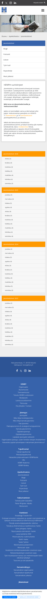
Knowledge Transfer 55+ (23, 516)
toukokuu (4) (9, 167)
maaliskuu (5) (9, 336)
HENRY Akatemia (23, 463)
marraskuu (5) (9, 307)
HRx (23, 460)
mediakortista (23, 127)
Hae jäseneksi (23, 423)
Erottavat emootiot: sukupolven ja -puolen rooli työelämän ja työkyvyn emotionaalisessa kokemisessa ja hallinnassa (23, 519)
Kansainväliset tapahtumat (23, 573)
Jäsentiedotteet (26, 36)
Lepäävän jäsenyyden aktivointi (23, 437)
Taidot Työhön (23, 542)
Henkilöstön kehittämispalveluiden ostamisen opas (23, 550)
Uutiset (5, 60)
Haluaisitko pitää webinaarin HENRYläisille (23, 457)
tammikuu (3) (9, 183)
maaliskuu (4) (9, 175)
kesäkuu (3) (8, 216)
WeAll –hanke (23, 539)
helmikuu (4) (8, 179)
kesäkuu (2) (8, 270)
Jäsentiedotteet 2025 (10, 190)
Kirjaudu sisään (38, 3)
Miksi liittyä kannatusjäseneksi (23, 421)
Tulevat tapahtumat (23, 452)
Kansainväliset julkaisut (23, 575)
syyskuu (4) (8, 207)
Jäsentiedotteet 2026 (10, 154)
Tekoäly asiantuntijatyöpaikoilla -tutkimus (23, 523)
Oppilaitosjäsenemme (23, 434)
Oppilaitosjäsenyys (23, 432)
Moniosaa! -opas (24, 547)
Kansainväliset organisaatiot (23, 570)
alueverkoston (11, 115)
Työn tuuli (6, 65)
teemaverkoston (26, 115)
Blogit (5, 49)
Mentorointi (23, 506)
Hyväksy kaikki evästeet (10, 597)
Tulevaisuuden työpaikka (23, 501)
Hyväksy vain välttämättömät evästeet (29, 597)
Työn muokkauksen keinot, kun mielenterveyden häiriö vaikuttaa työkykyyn (23, 557)
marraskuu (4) (9, 199)
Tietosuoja (23, 403)
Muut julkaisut (8, 76)
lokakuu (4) (8, 311)
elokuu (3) (8, 265)
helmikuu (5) (8, 286)
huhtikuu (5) (8, 171)
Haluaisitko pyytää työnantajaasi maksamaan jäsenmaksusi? (23, 442)
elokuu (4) (8, 211)
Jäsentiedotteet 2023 (10, 298)
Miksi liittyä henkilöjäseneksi (23, 418)
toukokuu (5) (9, 274)
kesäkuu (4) (8, 163)
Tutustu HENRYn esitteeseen (23, 395)
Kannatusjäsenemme (23, 429)
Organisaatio (23, 387)
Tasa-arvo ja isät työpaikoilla (23, 560)
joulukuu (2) (8, 303)
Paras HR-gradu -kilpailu (23, 503)
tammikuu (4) (9, 236)
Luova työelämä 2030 (23, 534)
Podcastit (6, 54)
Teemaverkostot (23, 392)
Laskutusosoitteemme (23, 400)
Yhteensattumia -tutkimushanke (23, 537)
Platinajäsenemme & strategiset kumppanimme (23, 426)
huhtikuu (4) (8, 278)
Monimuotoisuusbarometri (23, 545)
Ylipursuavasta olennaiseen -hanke (23, 531)
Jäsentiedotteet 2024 (10, 244)
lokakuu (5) (8, 203)
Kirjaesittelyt (7, 71)
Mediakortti (23, 398)
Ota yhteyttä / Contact (23, 406)
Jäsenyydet (23, 415)
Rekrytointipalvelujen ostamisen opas (23, 553)
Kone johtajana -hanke (23, 529)
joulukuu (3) (8, 195)
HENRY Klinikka (23, 465)
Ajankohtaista (14, 36)
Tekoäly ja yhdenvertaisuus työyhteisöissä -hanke (23, 526)
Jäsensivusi (23, 582)
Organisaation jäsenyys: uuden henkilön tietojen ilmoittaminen (23, 440)
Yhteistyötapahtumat (23, 455)
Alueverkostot (23, 390)
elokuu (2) (8, 159)
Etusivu (4, 36)
